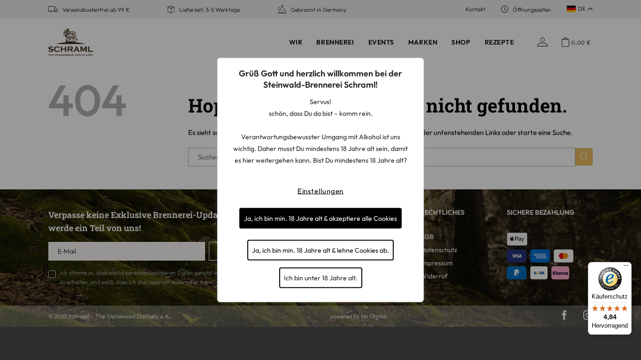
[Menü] (626, 267)
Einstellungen (321, 191)
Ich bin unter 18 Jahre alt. (321, 278)
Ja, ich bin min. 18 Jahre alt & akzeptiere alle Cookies (320, 218)
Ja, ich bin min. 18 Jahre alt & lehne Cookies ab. (320, 250)
